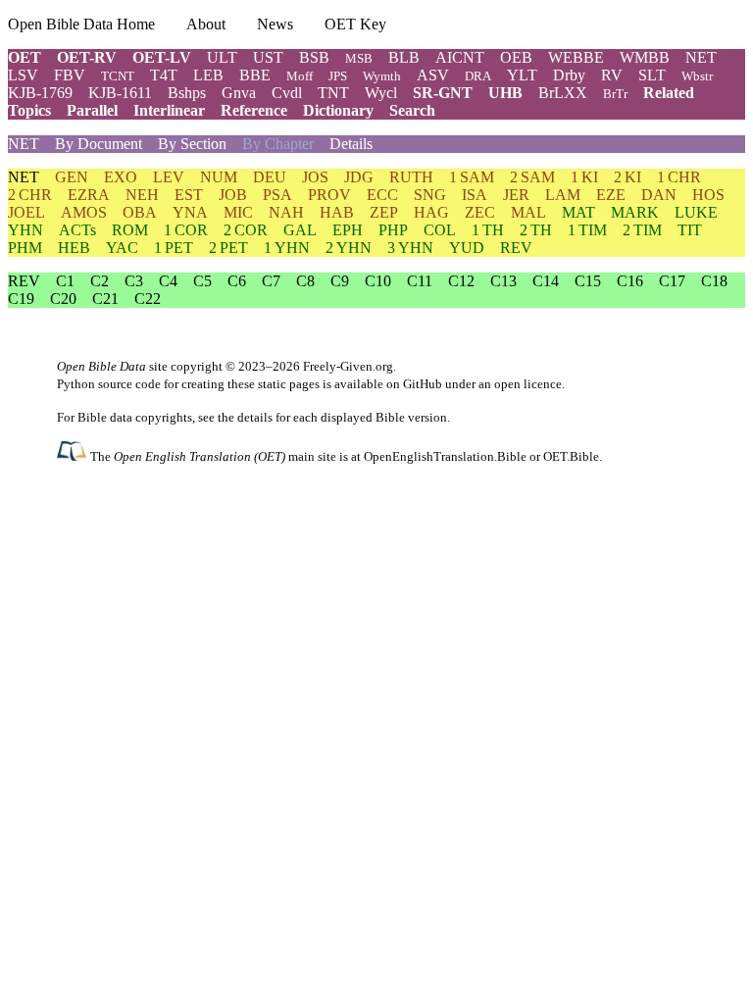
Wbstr (697, 76)
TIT (690, 230)
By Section (192, 143)
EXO (120, 177)
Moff (299, 76)
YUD (466, 247)
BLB (404, 57)
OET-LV (161, 57)
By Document (98, 143)
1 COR (186, 230)
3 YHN (410, 247)
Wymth (382, 76)
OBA (140, 212)
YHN (25, 230)
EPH (347, 230)
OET (24, 57)
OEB (516, 57)
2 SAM (532, 177)
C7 (271, 281)
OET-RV (87, 57)
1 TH (488, 230)
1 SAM (471, 177)
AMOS (84, 212)
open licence (528, 383)
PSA (277, 194)
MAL (528, 212)
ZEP (384, 212)
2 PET (228, 247)
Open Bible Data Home (81, 24)
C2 (99, 281)
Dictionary (338, 110)
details (255, 417)
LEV (168, 177)
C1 (65, 281)
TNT (333, 92)
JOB (233, 194)
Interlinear (169, 110)
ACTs (77, 230)
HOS (708, 194)
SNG (430, 194)
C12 (461, 281)
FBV (69, 75)
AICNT (459, 57)
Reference (254, 110)
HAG (431, 212)
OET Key (355, 24)
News (275, 24)
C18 (714, 281)
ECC (382, 194)
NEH (142, 194)
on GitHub (414, 383)
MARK (635, 212)
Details (351, 143)
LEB (208, 75)
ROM (130, 230)
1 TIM (587, 230)
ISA (474, 194)
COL (440, 230)
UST (268, 57)
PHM (25, 247)
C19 (21, 298)
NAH (286, 212)
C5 (202, 281)
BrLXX (562, 92)
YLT (522, 75)
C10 (378, 281)
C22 (147, 298)
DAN (659, 194)
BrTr (615, 93)
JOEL (26, 212)
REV (516, 247)
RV (612, 75)
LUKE (696, 212)
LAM (562, 194)
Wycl (381, 92)
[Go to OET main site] (73, 455)
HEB (74, 247)
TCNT (117, 76)
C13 (503, 281)
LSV (23, 75)
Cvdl (287, 92)
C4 (168, 281)
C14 (545, 281)
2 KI (627, 177)
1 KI (584, 177)
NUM (218, 177)
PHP (393, 230)
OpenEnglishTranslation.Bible (445, 456)
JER (516, 194)
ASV (433, 75)
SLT (652, 75)
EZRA (89, 194)
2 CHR (30, 194)
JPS (337, 76)
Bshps (187, 92)
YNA (190, 212)
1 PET (173, 247)
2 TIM (642, 230)
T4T (163, 75)
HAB (337, 212)
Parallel (92, 110)
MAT (578, 212)
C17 (672, 281)
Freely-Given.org (348, 366)
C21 (105, 298)
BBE (255, 75)
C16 (630, 281)
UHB (505, 92)
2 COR (246, 230)
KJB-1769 (40, 92)
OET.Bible (571, 456)
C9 (339, 281)
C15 (588, 281)
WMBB (645, 57)
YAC (122, 247)
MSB (359, 58)
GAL (300, 230)
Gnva (239, 92)
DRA (478, 76)
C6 (236, 281)
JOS (315, 177)
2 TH (536, 230)
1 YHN (287, 247)
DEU (269, 177)
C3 (134, 281)
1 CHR (679, 177)
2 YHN (349, 247)
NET (701, 57)
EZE (611, 194)
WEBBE (576, 57)
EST (189, 194)
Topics (29, 110)
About (206, 24)
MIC (238, 212)
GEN (71, 177)
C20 (63, 298)
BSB (314, 57)
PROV (329, 194)
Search (412, 110)
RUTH (411, 177)
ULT (222, 57)
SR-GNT (443, 92)
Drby (569, 75)
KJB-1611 (120, 92)
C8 (305, 281)
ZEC (480, 212)
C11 (419, 281)
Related (668, 92)
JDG (359, 177)
